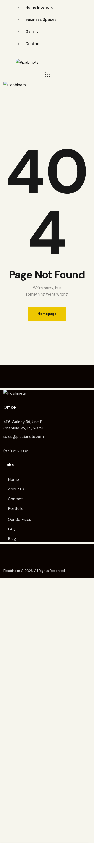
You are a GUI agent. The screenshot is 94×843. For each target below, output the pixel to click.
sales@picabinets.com (23, 436)
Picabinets (11, 570)
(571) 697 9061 (16, 450)
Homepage (47, 314)
